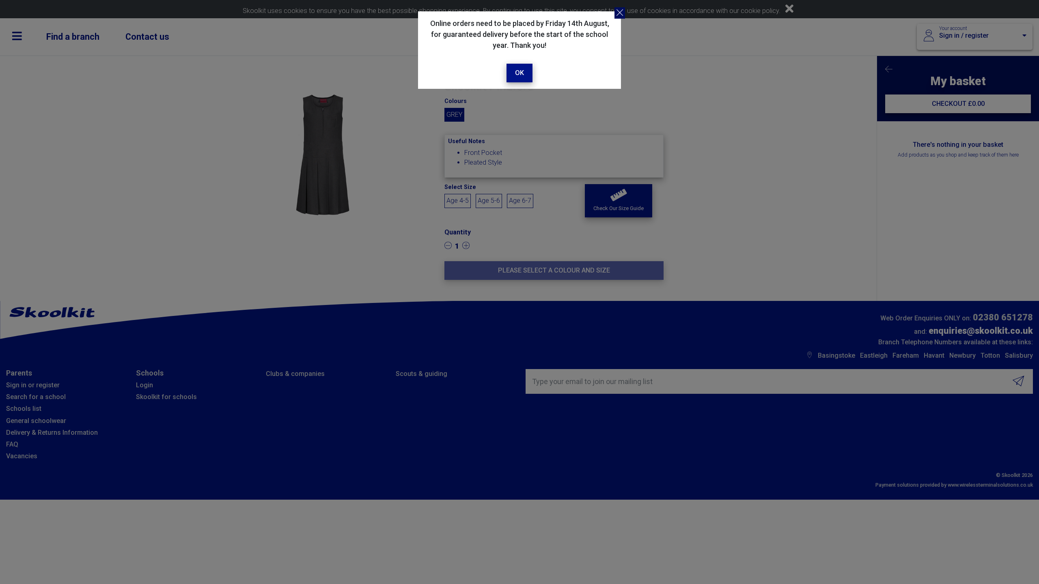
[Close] (619, 13)
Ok (519, 73)
